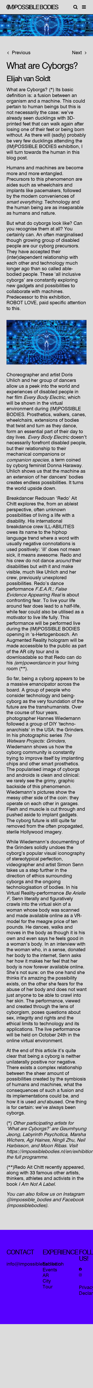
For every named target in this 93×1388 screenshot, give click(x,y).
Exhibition (53, 1264)
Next (77, 53)
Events (50, 1270)
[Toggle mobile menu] (84, 7)
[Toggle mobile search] (75, 7)
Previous (21, 53)
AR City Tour (48, 1281)
